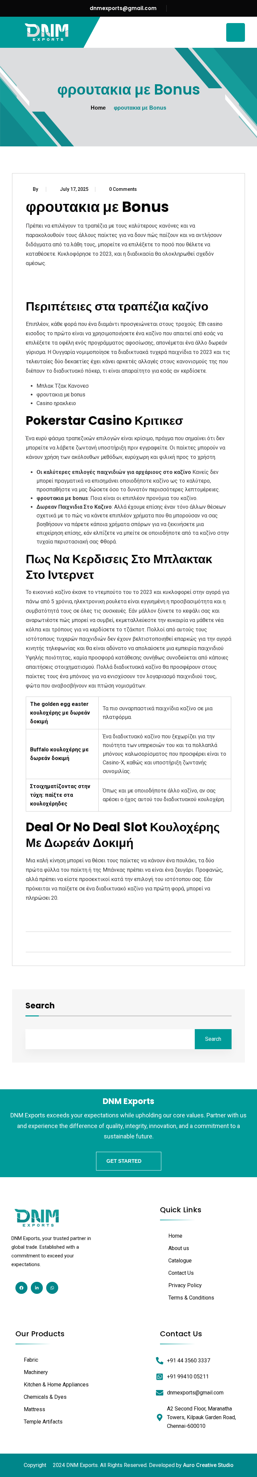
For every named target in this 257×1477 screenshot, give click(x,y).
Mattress (34, 1409)
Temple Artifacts (43, 1422)
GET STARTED (124, 1161)
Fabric (31, 1360)
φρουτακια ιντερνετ (50, 278)
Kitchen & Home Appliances (56, 1384)
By (36, 189)
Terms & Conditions (191, 1298)
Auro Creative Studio (208, 1465)
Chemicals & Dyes (45, 1397)
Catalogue (180, 1260)
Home (98, 108)
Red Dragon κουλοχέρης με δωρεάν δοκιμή (77, 913)
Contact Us (181, 1273)
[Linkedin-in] (37, 1288)
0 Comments (123, 189)
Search (40, 1006)
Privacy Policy (185, 1285)
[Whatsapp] (52, 1288)
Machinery (36, 1372)
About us (178, 1248)
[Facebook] (21, 1288)
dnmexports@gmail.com (123, 8)
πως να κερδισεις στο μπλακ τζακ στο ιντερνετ (84, 288)
